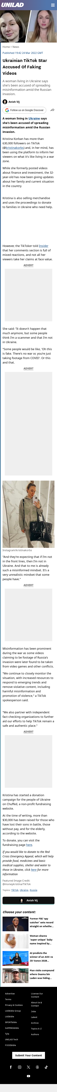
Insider (43, 246)
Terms (8, 999)
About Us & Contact (36, 1004)
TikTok (14, 890)
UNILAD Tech (11, 1039)
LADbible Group (13, 1010)
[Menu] (53, 5)
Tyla (7, 1033)
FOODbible (10, 1045)
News (16, 47)
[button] (52, 110)
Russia (33, 890)
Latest (34, 1017)
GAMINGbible (12, 1028)
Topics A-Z (36, 1028)
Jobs (33, 1011)
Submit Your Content (28, 1055)
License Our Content (37, 995)
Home (6, 47)
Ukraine (24, 890)
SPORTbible (11, 1022)
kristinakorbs (15, 148)
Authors (35, 1034)
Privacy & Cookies (14, 1005)
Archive (35, 1022)
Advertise (10, 993)
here (29, 845)
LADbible (9, 1016)
